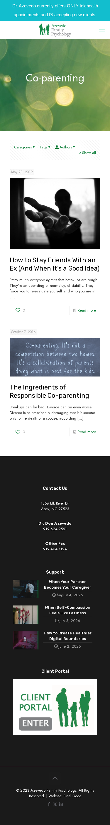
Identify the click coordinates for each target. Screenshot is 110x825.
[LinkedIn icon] (61, 804)
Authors (66, 147)
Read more (87, 310)
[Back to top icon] (55, 778)
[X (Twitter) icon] (55, 804)
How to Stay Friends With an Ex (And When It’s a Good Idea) (54, 264)
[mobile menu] (102, 30)
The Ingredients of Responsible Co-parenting (49, 391)
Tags (43, 147)
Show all (89, 152)
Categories (23, 147)
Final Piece (72, 796)
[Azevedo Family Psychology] (55, 29)
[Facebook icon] (49, 804)
